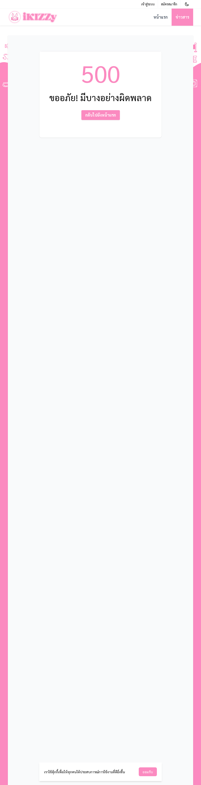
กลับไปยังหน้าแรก (100, 115)
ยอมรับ (148, 772)
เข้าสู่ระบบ (148, 4)
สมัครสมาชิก (169, 4)
